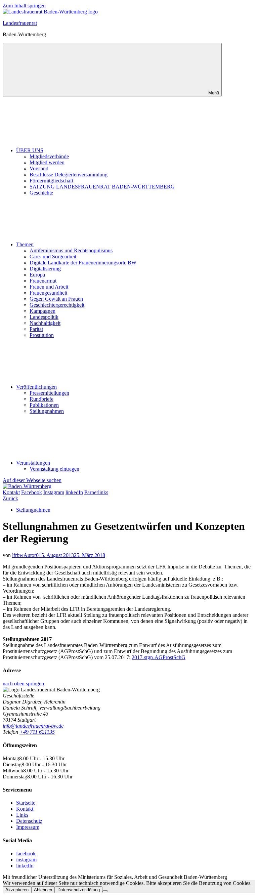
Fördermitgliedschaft (51, 180)
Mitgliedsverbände (49, 156)
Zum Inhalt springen (24, 5)
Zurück (10, 498)
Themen (25, 244)
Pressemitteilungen (49, 393)
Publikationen (44, 405)
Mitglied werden (47, 162)
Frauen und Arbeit (49, 287)
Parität (36, 329)
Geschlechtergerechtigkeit (57, 305)
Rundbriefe (41, 399)
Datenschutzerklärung (78, 889)
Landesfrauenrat (20, 23)
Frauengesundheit (48, 293)
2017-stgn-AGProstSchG (158, 657)
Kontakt (24, 809)
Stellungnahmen (47, 411)
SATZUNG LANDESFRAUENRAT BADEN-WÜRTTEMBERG (102, 186)
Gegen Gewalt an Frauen (56, 299)
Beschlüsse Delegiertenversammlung (69, 174)
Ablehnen (43, 889)
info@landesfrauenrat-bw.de (33, 726)
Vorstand (39, 168)
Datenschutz (29, 821)
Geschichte (41, 193)
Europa (37, 275)
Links (22, 815)
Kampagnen (42, 311)
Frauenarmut (43, 281)
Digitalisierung (45, 268)
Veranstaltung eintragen (54, 469)
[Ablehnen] (105, 891)
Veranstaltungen (33, 463)
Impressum (27, 827)
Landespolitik (44, 317)
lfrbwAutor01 (26, 555)
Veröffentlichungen (36, 387)
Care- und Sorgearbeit (53, 256)
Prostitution (42, 335)
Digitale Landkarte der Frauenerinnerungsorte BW (83, 262)
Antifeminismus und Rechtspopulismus (71, 250)
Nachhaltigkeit (45, 323)
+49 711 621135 (37, 732)
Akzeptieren (17, 889)
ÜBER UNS (29, 150)
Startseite (25, 803)
